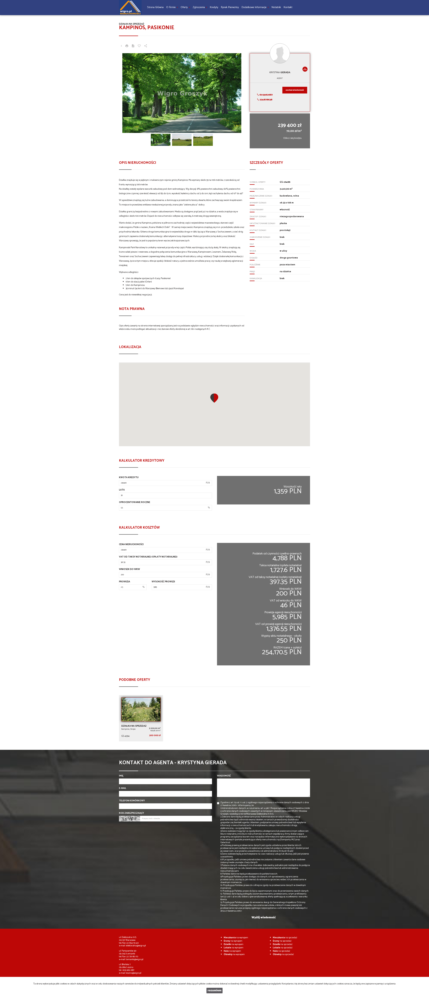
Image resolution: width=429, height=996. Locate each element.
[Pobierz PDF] (133, 46)
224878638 (265, 100)
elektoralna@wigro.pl (136, 946)
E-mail (122, 788)
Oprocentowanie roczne (134, 502)
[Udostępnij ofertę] (145, 46)
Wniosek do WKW (129, 569)
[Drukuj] (127, 46)
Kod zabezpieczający (131, 813)
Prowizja (124, 582)
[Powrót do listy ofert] (121, 46)
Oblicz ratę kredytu (292, 138)
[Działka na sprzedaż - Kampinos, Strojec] (141, 718)
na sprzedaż (285, 938)
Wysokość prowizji (163, 582)
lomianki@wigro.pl (134, 959)
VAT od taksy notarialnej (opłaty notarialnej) (148, 557)
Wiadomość (224, 776)
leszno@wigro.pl (133, 973)
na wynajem (236, 938)
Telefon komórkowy (132, 801)
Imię (121, 776)
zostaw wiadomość (295, 90)
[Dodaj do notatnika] (139, 46)
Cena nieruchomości (131, 544)
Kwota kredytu (129, 477)
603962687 (266, 95)
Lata (122, 490)
